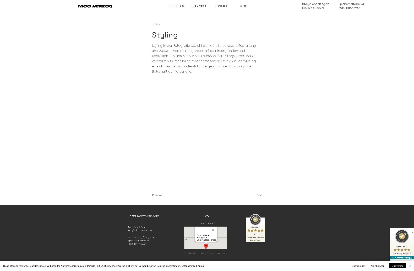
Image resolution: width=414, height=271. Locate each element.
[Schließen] (410, 265)
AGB (218, 253)
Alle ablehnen (378, 265)
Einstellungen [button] (358, 265)
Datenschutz (206, 253)
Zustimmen (397, 265)
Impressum (190, 253)
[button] (176, 6)
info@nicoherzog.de (315, 4)
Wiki (225, 253)
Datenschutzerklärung (192, 265)
